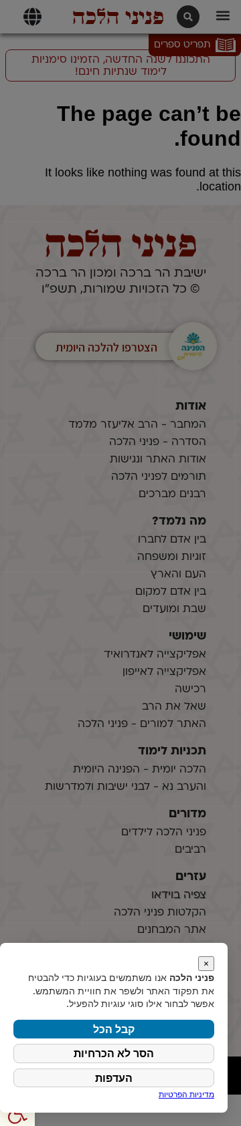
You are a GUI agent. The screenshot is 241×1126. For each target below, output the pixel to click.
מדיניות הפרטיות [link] (186, 1094)
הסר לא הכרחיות (114, 1053)
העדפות (114, 1078)
